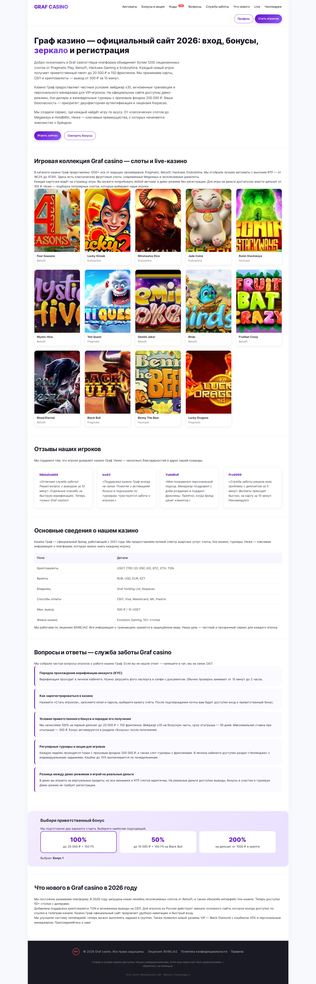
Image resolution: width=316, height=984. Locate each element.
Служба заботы (217, 6)
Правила (237, 951)
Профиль (244, 18)
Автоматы (129, 6)
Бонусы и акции (153, 6)
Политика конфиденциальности (204, 951)
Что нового (241, 6)
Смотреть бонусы (80, 135)
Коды (176, 6)
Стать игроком (268, 18)
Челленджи (273, 6)
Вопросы (195, 6)
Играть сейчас (47, 135)
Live (257, 6)
